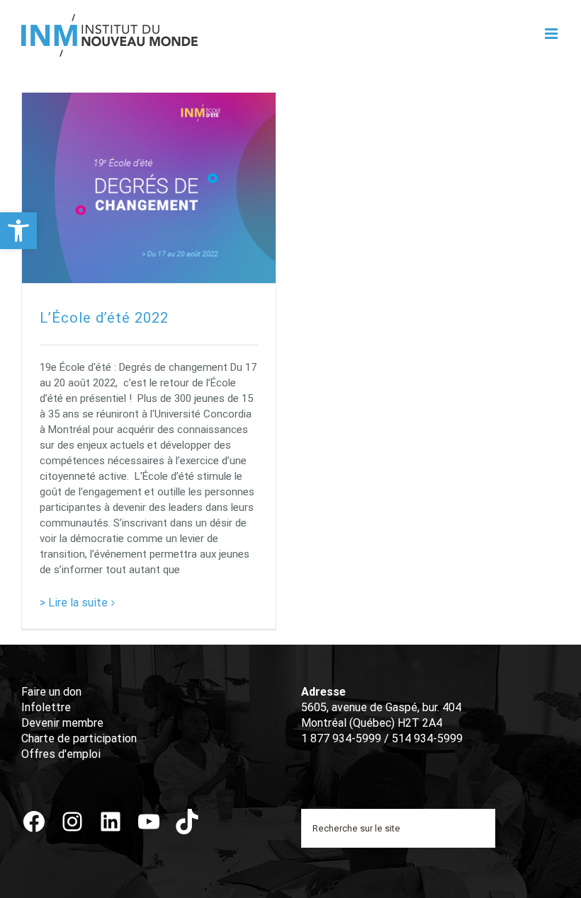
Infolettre (46, 707)
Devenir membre (62, 723)
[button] (18, 230)
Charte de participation (79, 738)
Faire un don (51, 691)
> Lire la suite (74, 602)
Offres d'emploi (61, 754)
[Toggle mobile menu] (552, 33)
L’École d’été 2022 (104, 317)
